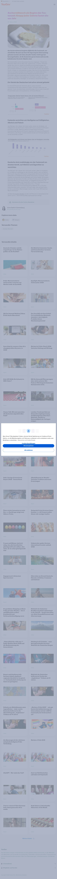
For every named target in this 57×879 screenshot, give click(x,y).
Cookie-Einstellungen (28, 443)
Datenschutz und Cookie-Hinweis (26, 440)
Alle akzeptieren (28, 445)
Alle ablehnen (28, 450)
